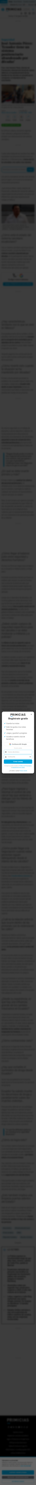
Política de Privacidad (25, 766)
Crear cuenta (18, 761)
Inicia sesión (23, 770)
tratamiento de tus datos (18, 767)
